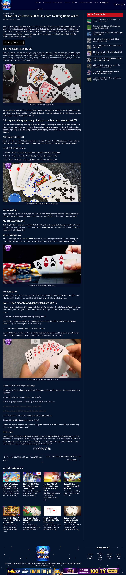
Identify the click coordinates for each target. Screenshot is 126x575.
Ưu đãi (39, 9)
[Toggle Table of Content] (21, 42)
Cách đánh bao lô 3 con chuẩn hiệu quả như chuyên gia (108, 33)
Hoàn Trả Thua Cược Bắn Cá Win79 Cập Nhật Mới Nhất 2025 (10, 486)
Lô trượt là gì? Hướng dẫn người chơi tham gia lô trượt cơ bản (107, 66)
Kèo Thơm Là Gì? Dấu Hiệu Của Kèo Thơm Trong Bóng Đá (31, 486)
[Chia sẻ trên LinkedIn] (49, 448)
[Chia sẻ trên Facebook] (35, 448)
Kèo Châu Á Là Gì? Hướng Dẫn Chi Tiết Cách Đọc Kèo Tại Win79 (51, 487)
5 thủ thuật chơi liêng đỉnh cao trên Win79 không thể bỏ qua (106, 72)
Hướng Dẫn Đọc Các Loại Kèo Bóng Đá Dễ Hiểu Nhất (71, 486)
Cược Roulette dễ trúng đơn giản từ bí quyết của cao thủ (107, 20)
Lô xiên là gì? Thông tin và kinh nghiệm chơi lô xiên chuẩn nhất (107, 59)
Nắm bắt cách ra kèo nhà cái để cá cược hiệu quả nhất (106, 40)
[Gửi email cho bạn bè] (42, 448)
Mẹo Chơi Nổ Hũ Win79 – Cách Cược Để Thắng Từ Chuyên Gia (11, 520)
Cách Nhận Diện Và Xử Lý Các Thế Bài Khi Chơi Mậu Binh (31, 520)
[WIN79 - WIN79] (17, 5)
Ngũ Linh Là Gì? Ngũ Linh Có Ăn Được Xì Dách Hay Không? (71, 520)
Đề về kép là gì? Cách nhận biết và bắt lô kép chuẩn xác (107, 53)
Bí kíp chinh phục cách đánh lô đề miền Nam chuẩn (107, 46)
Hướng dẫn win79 (8, 13)
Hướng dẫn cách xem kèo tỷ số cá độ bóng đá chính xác (107, 79)
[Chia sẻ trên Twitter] (38, 448)
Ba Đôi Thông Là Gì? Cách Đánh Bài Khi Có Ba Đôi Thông (51, 520)
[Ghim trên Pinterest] (45, 448)
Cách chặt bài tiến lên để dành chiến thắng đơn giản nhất (106, 27)
